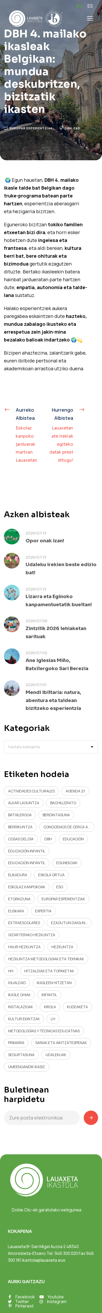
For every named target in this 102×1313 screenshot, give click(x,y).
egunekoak (66, 862)
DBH (68, 128)
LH (53, 1018)
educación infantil (26, 850)
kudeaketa (77, 1006)
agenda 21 (75, 790)
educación (73, 838)
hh (10, 970)
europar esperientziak (63, 898)
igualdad (17, 982)
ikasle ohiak (19, 994)
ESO (76, 128)
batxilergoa (20, 814)
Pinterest (24, 1306)
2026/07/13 (36, 533)
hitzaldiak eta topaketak (49, 970)
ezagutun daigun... (69, 922)
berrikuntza (20, 826)
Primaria (16, 1042)
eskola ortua (51, 874)
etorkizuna (19, 898)
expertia (43, 910)
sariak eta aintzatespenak (61, 1042)
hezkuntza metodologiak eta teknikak (46, 958)
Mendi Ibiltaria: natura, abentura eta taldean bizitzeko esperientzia (53, 700)
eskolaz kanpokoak (26, 886)
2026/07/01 (36, 684)
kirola (50, 1006)
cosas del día (20, 838)
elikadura (17, 874)
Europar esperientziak (31, 128)
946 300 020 (66, 1253)
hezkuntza (62, 946)
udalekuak (56, 1054)
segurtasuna (21, 1054)
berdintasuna (56, 814)
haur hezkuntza (24, 946)
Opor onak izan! (45, 541)
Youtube (56, 1297)
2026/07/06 (36, 621)
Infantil (49, 994)
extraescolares (24, 922)
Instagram (56, 1301)
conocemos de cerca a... (66, 826)
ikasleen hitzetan (54, 982)
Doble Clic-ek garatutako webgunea (46, 1210)
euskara (16, 910)
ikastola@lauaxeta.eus (43, 1260)
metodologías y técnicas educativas (44, 1030)
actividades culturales (31, 790)
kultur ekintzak (24, 1018)
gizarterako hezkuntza (31, 934)
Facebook (25, 1297)
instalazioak (20, 1006)
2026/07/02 (36, 652)
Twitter (22, 1301)
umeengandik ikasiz (26, 1066)
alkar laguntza (23, 802)
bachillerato (63, 802)
